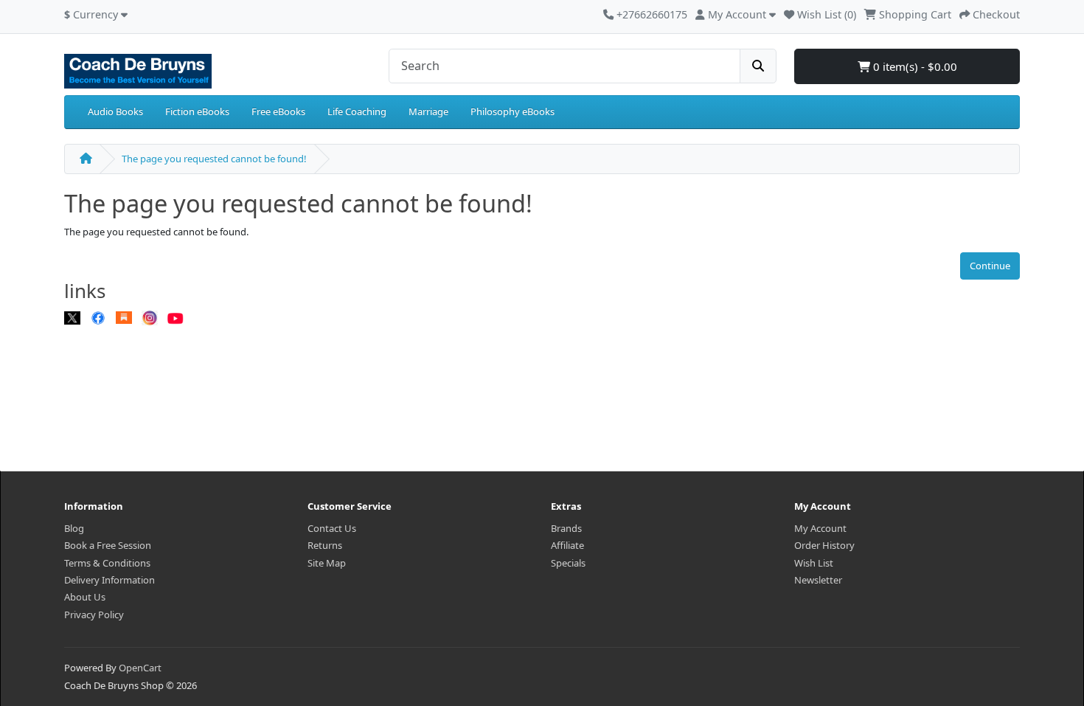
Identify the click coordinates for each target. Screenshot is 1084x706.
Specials (568, 563)
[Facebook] (98, 317)
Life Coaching (356, 111)
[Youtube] (175, 317)
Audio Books (115, 111)
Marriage (428, 111)
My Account (820, 528)
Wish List (813, 563)
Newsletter (818, 579)
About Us (84, 596)
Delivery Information (109, 579)
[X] (72, 317)
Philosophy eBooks (512, 111)
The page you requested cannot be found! (214, 158)
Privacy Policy (94, 614)
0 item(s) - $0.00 (913, 66)
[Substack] (124, 317)
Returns (325, 545)
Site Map (327, 563)
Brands (566, 528)
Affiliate (567, 545)
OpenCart (140, 667)
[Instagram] (150, 317)
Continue (990, 265)
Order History (824, 545)
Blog (74, 528)
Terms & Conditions (107, 563)
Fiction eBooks (197, 111)
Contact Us (332, 528)
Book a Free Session (107, 545)
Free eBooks (278, 111)
